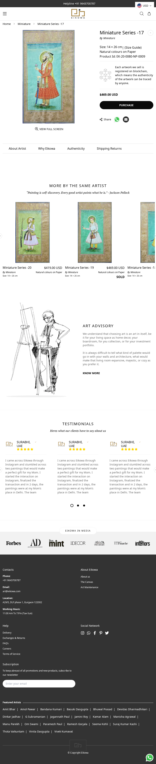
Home (7, 24)
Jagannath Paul (60, 716)
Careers (7, 648)
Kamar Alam (100, 716)
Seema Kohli (100, 724)
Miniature (24, 24)
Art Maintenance (89, 587)
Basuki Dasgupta (77, 709)
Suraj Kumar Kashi (125, 724)
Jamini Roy (81, 716)
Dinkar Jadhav (11, 716)
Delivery (7, 632)
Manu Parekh (11, 724)
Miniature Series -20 (17, 267)
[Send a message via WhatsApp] (149, 757)
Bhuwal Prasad (102, 709)
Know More (91, 373)
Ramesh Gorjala (77, 724)
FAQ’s (6, 643)
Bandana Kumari (51, 709)
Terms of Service (11, 654)
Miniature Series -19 (79, 267)
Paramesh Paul (52, 724)
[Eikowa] (78, 13)
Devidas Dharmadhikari (132, 709)
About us (85, 576)
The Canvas (87, 582)
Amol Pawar (27, 709)
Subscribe (66, 683)
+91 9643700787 (85, 3)
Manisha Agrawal (124, 716)
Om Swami (31, 724)
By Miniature (107, 38)
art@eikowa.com (11, 591)
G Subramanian (35, 716)
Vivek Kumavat (63, 731)
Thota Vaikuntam (13, 731)
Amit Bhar (9, 709)
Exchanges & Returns (14, 638)
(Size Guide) (133, 47)
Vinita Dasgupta (39, 731)
